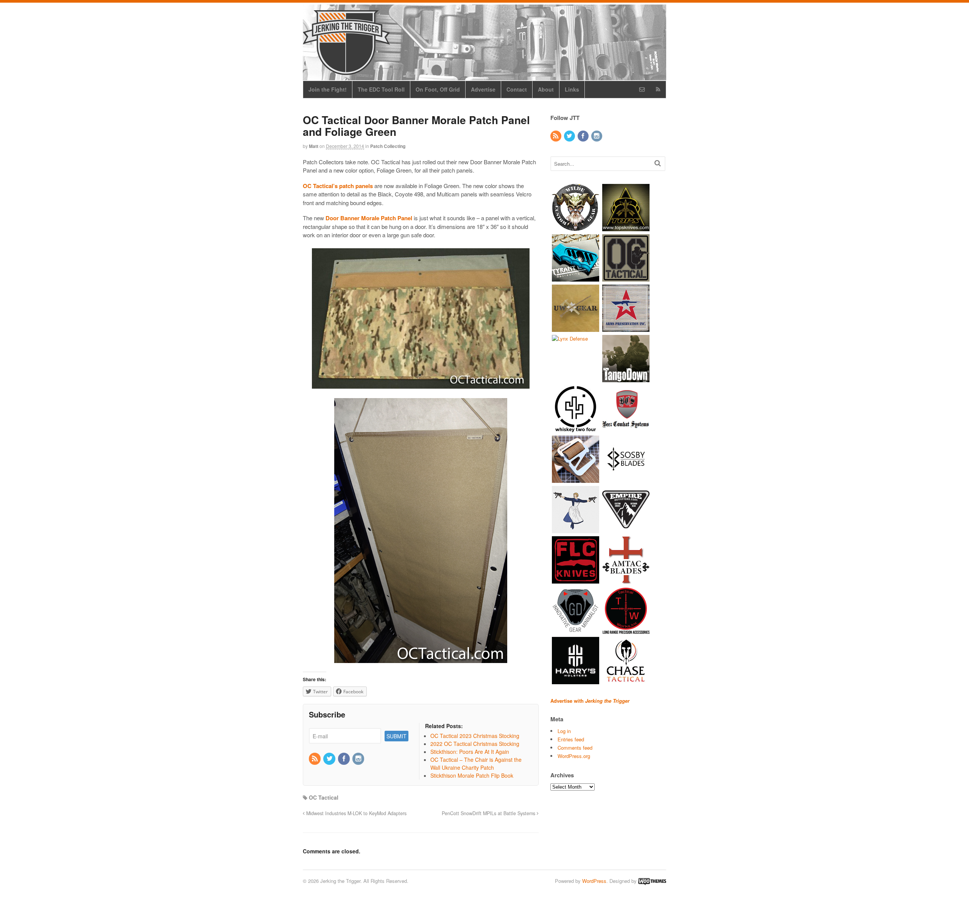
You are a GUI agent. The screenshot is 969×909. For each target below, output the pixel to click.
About (546, 89)
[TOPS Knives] (626, 227)
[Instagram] (358, 759)
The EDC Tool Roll (381, 89)
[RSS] (315, 759)
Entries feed (571, 739)
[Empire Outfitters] (626, 529)
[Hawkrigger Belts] (575, 479)
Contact (516, 89)
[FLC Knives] (575, 579)
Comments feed (575, 747)
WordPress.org (574, 756)
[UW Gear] (575, 328)
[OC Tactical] (626, 277)
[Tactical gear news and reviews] (346, 71)
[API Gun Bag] (626, 328)
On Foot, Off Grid (438, 89)
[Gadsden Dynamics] (575, 629)
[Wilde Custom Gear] (575, 227)
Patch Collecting (387, 146)
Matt (313, 146)
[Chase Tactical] (626, 680)
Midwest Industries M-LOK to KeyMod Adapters (356, 813)
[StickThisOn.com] (575, 529)
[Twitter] (329, 759)
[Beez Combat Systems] (626, 428)
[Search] (657, 163)
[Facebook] (344, 759)
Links (572, 89)
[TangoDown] (626, 378)
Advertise (483, 89)
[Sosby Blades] (626, 479)
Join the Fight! (327, 89)
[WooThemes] (652, 880)
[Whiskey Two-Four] (575, 428)
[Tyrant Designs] (575, 277)
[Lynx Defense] (570, 338)
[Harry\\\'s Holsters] (575, 680)
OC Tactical (323, 797)
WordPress (594, 880)
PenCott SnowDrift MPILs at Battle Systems (489, 813)
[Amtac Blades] (626, 579)
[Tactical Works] (626, 629)
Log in (564, 731)
